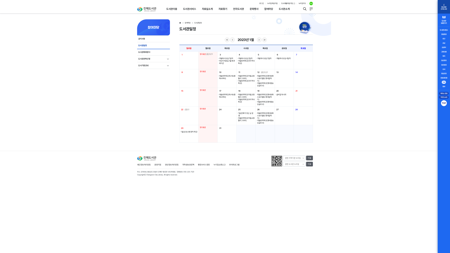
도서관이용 (171, 8)
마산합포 (444, 60)
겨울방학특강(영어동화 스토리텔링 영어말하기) (265, 78)
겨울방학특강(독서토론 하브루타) (227, 77)
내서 (443, 69)
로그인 (261, 3)
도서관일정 (142, 45)
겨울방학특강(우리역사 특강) (246, 62)
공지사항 (141, 39)
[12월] (232, 39)
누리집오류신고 (219, 165)
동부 (443, 86)
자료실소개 (207, 8)
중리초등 (444, 73)
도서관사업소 (444, 30)
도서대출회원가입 (287, 3)
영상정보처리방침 (172, 165)
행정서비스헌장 (204, 165)
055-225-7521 (188, 172)
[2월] (259, 39)
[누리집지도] (311, 9)
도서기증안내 (143, 65)
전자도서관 (238, 8)
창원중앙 (444, 34)
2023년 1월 (246, 40)
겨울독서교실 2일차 (245, 58)
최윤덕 (444, 47)
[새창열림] (310, 3)
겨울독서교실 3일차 (264, 58)
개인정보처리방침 (144, 165)
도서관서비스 (189, 8)
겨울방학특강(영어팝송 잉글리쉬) (265, 84)
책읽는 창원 (443, 93)
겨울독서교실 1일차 (226, 58)
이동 (309, 158)
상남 (443, 43)
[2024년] (264, 39)
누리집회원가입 (272, 3)
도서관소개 (284, 8)
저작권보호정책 (188, 165)
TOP (444, 103)
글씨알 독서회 (281, 94)
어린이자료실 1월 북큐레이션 (227, 62)
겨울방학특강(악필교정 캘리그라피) (246, 77)
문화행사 (254, 8)
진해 (443, 82)
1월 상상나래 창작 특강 (189, 132)
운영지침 (157, 165)
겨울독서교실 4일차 (283, 58)
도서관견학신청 (144, 59)
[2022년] (227, 39)
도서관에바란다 (144, 52)
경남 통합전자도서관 (444, 8)
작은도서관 (444, 97)
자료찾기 (223, 8)
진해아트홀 (444, 78)
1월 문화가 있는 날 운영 (245, 114)
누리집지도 (302, 3)
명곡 (443, 56)
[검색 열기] (304, 9)
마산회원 (444, 65)
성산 (443, 39)
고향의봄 (444, 52)
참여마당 (268, 8)
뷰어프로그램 (234, 165)
